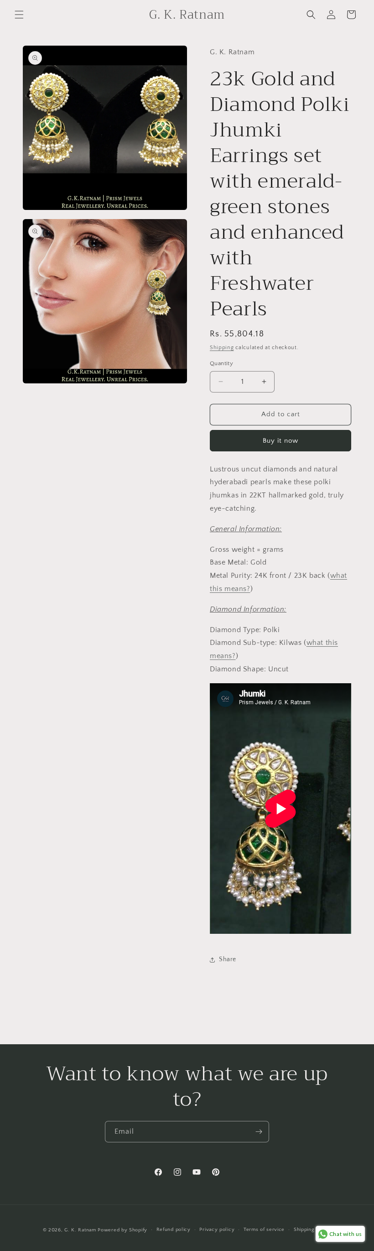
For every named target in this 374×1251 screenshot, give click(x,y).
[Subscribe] (259, 1131)
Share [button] (227, 959)
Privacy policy (216, 1229)
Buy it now (280, 441)
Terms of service (264, 1229)
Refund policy (173, 1229)
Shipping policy (313, 1229)
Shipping (222, 348)
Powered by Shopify (122, 1230)
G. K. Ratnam (80, 1230)
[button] (19, 15)
